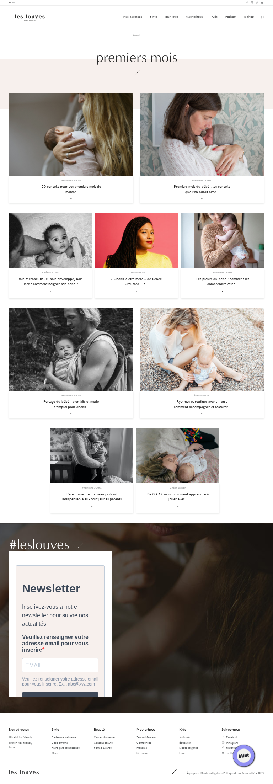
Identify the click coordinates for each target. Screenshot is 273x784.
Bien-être (171, 16)
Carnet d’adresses (104, 737)
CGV (261, 773)
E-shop (249, 16)
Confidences (143, 743)
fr (10, 2)
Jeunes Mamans (146, 737)
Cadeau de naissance (64, 737)
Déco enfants (60, 743)
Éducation (185, 743)
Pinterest (256, 2)
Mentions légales (210, 773)
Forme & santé (103, 748)
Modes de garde (188, 748)
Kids (215, 16)
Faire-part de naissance (66, 748)
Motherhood (194, 16)
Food (182, 753)
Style (153, 16)
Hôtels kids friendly (20, 737)
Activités (184, 737)
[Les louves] (30, 17)
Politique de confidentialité (239, 773)
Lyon (12, 747)
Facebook (246, 2)
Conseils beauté (103, 743)
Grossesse (142, 753)
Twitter (261, 2)
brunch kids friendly (20, 743)
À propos (192, 773)
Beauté (99, 729)
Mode (55, 753)
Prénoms (141, 748)
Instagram (251, 2)
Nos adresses (132, 16)
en (13, 2)
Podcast (230, 16)
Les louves (24, 772)
